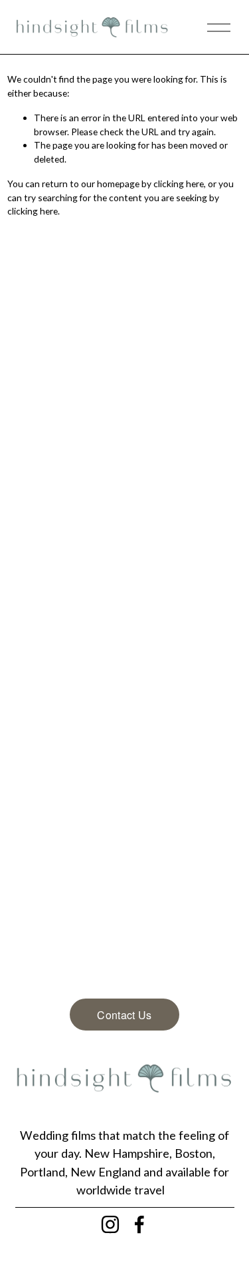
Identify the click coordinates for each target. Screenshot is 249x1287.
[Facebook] (139, 1224)
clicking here (178, 183)
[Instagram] (110, 1224)
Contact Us (124, 1015)
